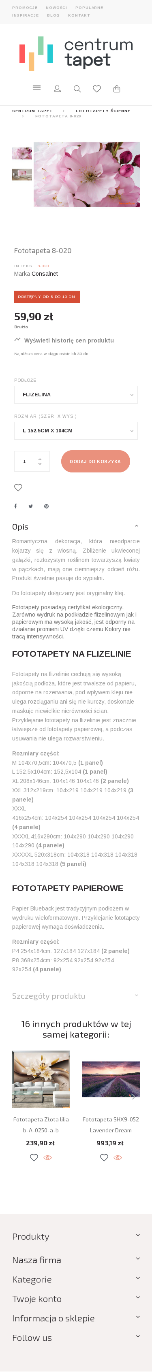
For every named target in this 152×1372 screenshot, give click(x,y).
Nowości (56, 8)
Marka (22, 273)
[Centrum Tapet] (76, 53)
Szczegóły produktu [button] (49, 995)
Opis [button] (20, 526)
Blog (53, 15)
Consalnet (45, 273)
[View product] (47, 1158)
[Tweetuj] (30, 506)
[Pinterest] (46, 506)
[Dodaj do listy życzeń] (19, 488)
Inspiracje (25, 15)
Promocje (25, 8)
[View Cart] (116, 90)
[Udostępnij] (15, 506)
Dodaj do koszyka (95, 461)
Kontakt (79, 15)
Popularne (89, 8)
